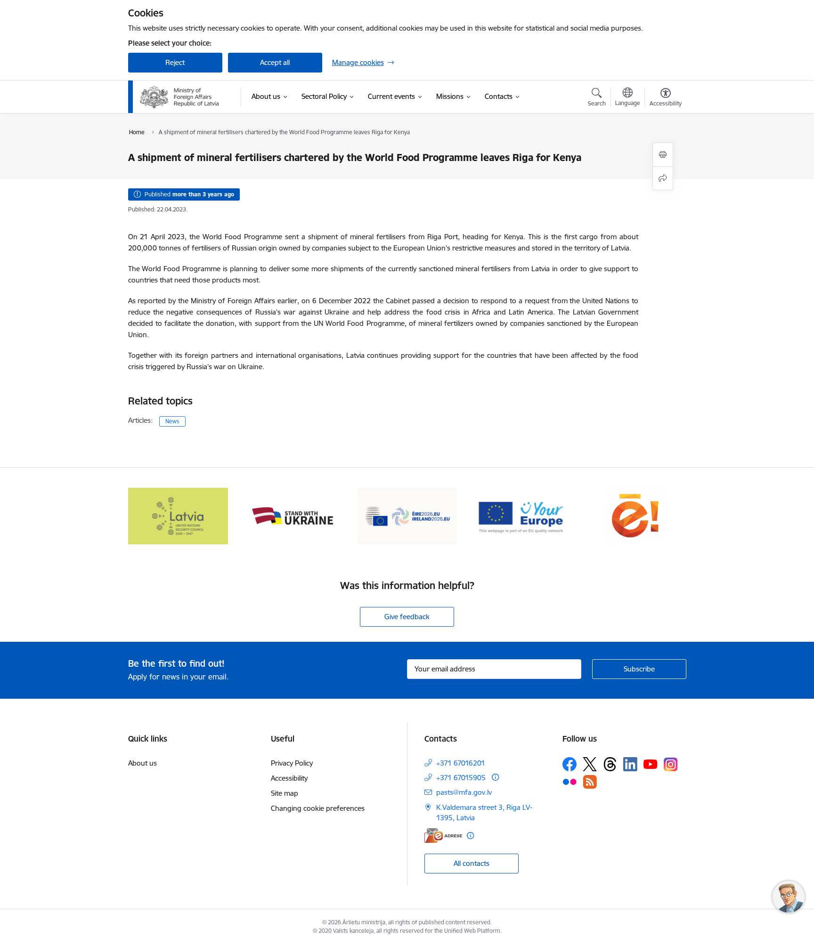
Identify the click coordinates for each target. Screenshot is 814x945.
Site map (284, 793)
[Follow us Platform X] (590, 764)
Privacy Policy (292, 763)
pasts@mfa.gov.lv (464, 792)
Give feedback (407, 616)
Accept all (275, 62)
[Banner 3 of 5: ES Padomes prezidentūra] (407, 515)
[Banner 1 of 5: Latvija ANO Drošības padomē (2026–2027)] (178, 515)
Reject (175, 62)
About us (142, 763)
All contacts (471, 863)
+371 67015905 (461, 777)
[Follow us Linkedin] (630, 764)
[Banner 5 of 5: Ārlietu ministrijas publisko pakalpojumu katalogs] (635, 515)
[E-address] (443, 835)
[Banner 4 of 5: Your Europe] (522, 515)
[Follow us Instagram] (671, 764)
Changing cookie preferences (318, 808)
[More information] (495, 777)
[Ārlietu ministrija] (180, 97)
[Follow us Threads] (610, 764)
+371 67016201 (460, 763)
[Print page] (663, 154)
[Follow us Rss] (590, 782)
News (172, 421)
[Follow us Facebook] (569, 764)
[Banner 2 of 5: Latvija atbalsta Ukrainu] (292, 515)
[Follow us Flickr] (569, 781)
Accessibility (289, 778)
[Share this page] (663, 178)
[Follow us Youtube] (650, 763)
